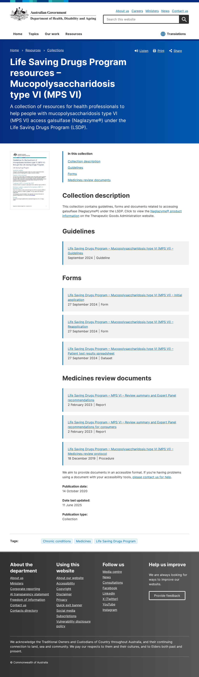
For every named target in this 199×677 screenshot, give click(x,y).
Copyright (63, 589)
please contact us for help (152, 477)
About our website (70, 578)
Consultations (113, 582)
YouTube (109, 604)
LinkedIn (109, 593)
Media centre (112, 572)
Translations (176, 34)
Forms (72, 174)
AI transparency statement (29, 594)
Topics (34, 34)
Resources (73, 34)
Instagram (110, 610)
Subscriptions (66, 616)
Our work (52, 34)
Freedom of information (27, 600)
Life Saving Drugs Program (116, 541)
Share (178, 51)
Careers (137, 11)
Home (17, 34)
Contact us (180, 11)
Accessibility (65, 583)
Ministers (152, 11)
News (165, 11)
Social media (65, 610)
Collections (55, 50)
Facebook (110, 588)
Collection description (84, 161)
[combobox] (141, 19)
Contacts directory (24, 610)
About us (122, 11)
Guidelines (75, 167)
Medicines (83, 541)
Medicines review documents (89, 180)
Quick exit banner (69, 605)
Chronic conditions (57, 541)
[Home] (53, 14)
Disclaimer (64, 594)
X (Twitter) (110, 599)
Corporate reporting (25, 589)
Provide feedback (167, 596)
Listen (144, 51)
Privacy (61, 600)
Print (161, 51)
